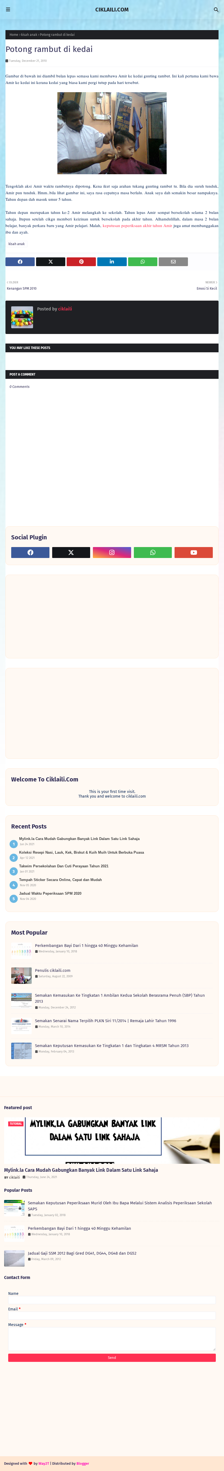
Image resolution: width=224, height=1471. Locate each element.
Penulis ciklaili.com (52, 970)
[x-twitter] (71, 552)
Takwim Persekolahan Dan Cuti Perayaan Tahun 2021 (63, 866)
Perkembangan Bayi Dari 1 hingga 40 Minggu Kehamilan (86, 945)
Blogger (82, 1463)
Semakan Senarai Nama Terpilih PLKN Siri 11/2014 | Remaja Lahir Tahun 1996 (105, 1020)
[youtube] (194, 552)
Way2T (44, 1463)
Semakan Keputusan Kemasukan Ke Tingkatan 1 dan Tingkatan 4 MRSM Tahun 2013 (111, 1045)
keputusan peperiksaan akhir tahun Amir (137, 225)
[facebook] (30, 552)
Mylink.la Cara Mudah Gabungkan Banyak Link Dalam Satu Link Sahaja (79, 839)
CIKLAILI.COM (112, 9)
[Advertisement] (52, 616)
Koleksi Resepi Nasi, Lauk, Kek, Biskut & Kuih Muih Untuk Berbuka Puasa (81, 852)
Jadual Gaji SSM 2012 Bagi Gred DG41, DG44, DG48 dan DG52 (82, 1253)
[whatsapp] (153, 552)
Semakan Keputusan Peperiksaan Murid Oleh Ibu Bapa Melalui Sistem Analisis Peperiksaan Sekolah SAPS (120, 1206)
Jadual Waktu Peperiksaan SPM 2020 (50, 893)
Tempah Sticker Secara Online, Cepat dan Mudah (60, 880)
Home (14, 35)
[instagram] (112, 552)
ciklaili (64, 309)
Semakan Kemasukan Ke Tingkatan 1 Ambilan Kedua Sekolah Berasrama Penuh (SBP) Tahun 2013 (120, 998)
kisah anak (29, 35)
